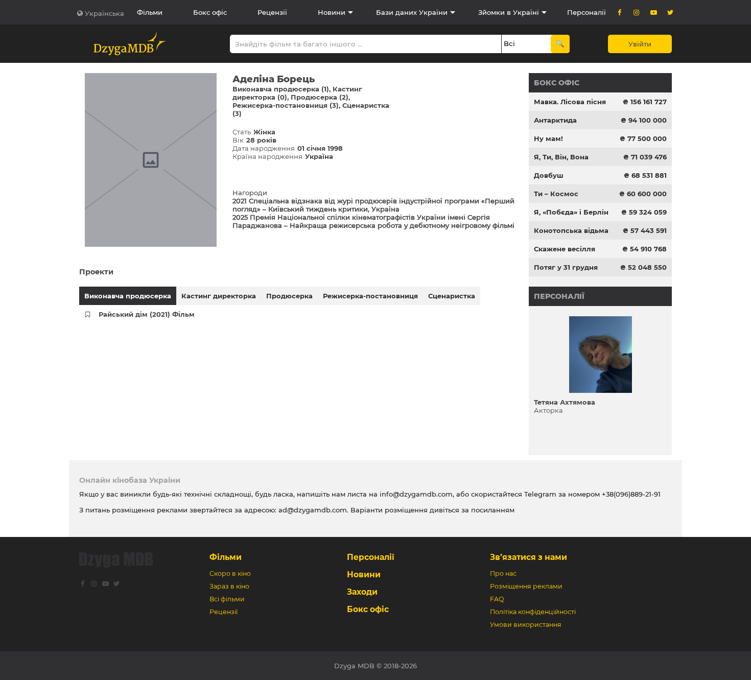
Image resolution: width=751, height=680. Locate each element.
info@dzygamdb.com (415, 494)
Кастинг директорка (218, 296)
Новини (331, 12)
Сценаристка (451, 296)
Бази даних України (412, 12)
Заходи (362, 592)
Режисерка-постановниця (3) (285, 105)
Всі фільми (227, 599)
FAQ (497, 599)
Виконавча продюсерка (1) (280, 89)
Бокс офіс (210, 12)
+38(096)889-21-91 (631, 494)
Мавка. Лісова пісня (570, 102)
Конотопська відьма (571, 230)
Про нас (503, 573)
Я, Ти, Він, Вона (561, 157)
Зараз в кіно (229, 586)
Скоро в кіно (230, 573)
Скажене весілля (564, 249)
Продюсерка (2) (319, 97)
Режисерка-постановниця (370, 296)
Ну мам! (548, 138)
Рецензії (272, 12)
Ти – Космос (556, 194)
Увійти (639, 44)
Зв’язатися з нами (528, 557)
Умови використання (525, 624)
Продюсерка (289, 296)
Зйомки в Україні (508, 12)
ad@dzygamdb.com (312, 510)
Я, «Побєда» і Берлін (571, 212)
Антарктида (555, 120)
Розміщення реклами (526, 586)
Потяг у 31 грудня (566, 267)
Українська (104, 13)
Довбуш (549, 175)
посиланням (492, 510)
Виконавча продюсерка (127, 296)
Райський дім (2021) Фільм (147, 314)
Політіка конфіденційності (533, 612)
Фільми (149, 12)
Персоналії (586, 12)
